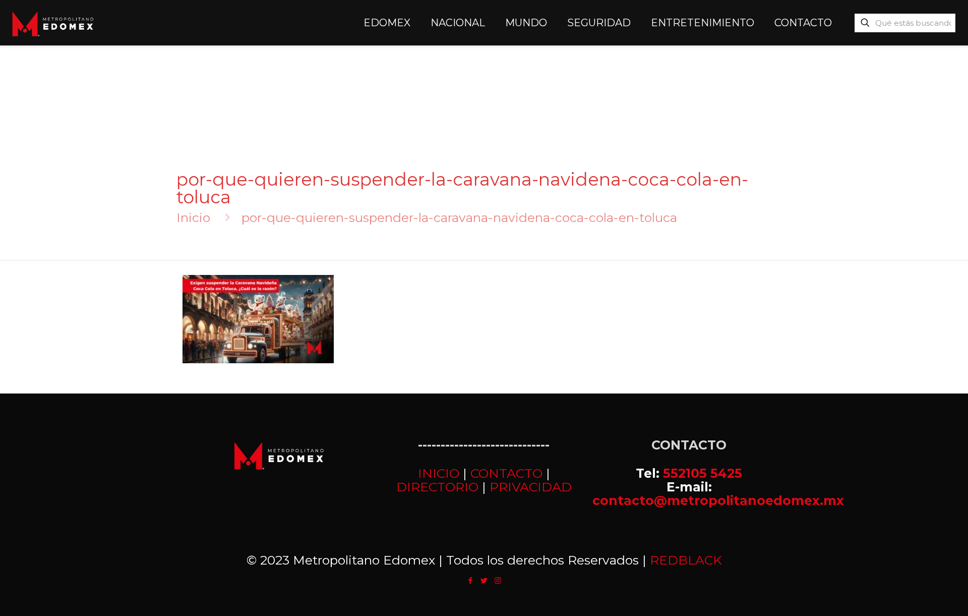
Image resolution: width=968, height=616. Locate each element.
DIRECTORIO (437, 486)
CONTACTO (506, 473)
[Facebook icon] (470, 580)
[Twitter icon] (484, 580)
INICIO (438, 473)
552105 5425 (702, 473)
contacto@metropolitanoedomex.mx (718, 500)
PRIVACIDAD (531, 486)
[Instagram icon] (498, 580)
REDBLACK (686, 560)
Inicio (193, 217)
